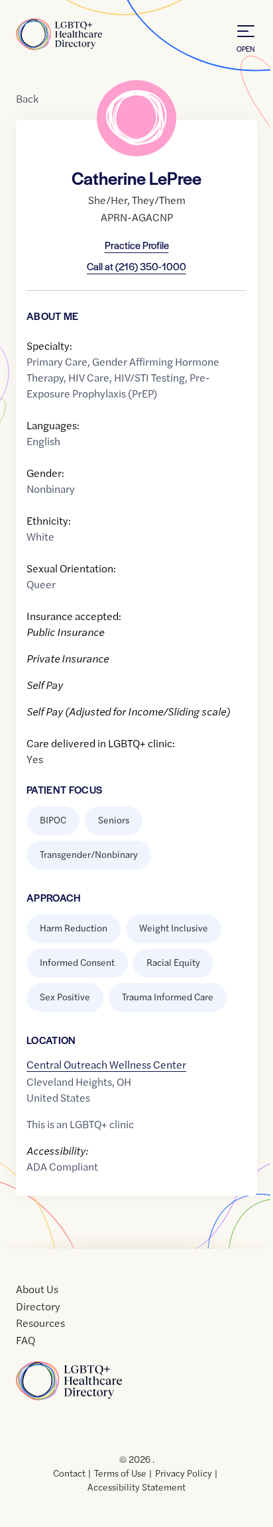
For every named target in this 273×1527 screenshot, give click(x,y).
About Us (37, 1288)
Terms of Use (120, 1472)
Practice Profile (137, 245)
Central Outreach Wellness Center (106, 1064)
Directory (38, 1306)
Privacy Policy (183, 1472)
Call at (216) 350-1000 (136, 266)
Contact (69, 1472)
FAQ (25, 1339)
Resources (40, 1322)
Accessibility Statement (136, 1486)
